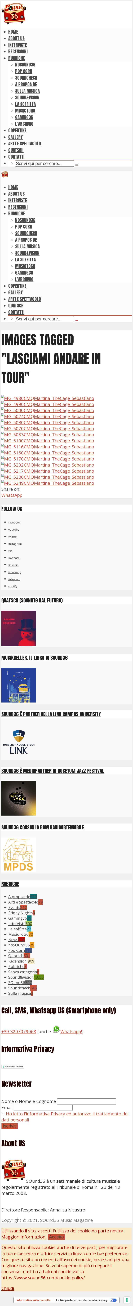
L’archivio (24, 123)
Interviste (17, 45)
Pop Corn (23, 71)
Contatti (16, 156)
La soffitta (25, 104)
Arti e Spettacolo (24, 143)
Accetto (56, 1237)
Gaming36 (24, 117)
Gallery (15, 137)
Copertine (17, 130)
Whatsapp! (71, 1031)
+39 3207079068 (18, 1031)
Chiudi (7, 1288)
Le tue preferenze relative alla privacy (81, 1300)
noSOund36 (25, 64)
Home (13, 31)
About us (16, 38)
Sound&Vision (27, 97)
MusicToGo (25, 110)
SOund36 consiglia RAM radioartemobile (42, 827)
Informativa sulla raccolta (33, 1300)
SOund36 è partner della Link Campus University (51, 714)
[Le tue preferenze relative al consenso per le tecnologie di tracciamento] (127, 1300)
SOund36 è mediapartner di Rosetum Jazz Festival (52, 770)
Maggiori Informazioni (23, 1237)
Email (6, 1107)
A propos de (26, 84)
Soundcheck (26, 77)
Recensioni (18, 51)
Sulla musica (27, 91)
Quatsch (16, 150)
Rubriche (16, 58)
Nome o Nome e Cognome (28, 1101)
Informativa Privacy (14, 1066)
